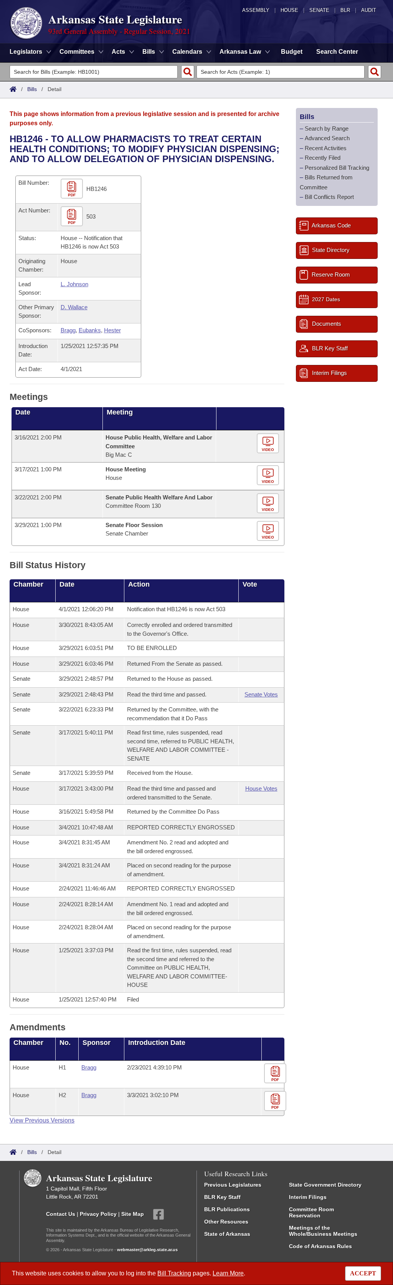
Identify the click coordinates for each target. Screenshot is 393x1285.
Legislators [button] (26, 51)
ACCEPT (363, 1273)
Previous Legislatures (232, 1185)
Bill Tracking (174, 1273)
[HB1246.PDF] (73, 189)
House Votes (261, 788)
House (289, 10)
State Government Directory (325, 1185)
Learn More (228, 1273)
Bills (32, 89)
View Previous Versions (42, 1120)
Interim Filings (308, 1197)
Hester (112, 330)
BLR (345, 10)
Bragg (68, 330)
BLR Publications (227, 1209)
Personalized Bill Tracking (337, 167)
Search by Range (326, 128)
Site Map (132, 1214)
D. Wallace (74, 307)
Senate (319, 10)
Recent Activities (326, 148)
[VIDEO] (269, 444)
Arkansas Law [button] (240, 51)
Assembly (255, 10)
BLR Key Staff (222, 1197)
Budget (291, 51)
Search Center (337, 51)
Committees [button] (76, 51)
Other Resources (226, 1222)
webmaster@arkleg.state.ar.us (147, 1249)
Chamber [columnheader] (28, 584)
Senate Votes (261, 694)
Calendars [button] (187, 51)
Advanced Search (327, 138)
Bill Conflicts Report (329, 197)
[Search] (187, 71)
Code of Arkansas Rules (320, 1246)
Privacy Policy (98, 1214)
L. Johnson (74, 284)
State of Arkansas (227, 1234)
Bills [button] (148, 51)
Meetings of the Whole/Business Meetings (323, 1231)
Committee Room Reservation (311, 1212)
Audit (368, 10)
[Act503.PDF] (73, 216)
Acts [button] (118, 51)
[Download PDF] (276, 1074)
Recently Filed (322, 157)
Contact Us (60, 1214)
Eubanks (90, 330)
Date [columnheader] (22, 412)
